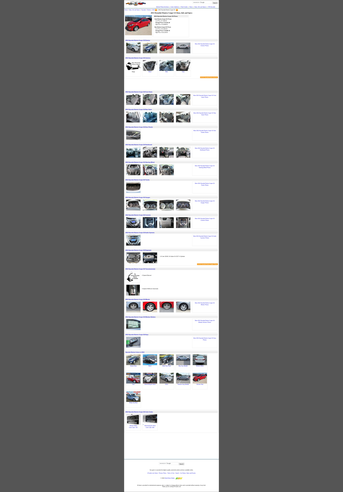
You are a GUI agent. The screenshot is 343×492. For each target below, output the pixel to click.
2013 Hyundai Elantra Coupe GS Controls (138, 215)
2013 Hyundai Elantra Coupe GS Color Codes (139, 412)
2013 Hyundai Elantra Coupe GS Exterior (137, 40)
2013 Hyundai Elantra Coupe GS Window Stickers (140, 317)
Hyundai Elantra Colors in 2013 (134, 352)
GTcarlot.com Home (152, 473)
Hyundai (143, 10)
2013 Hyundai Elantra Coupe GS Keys (136, 334)
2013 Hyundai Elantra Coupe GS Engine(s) (138, 250)
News (191, 7)
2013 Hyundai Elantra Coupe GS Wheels (137, 299)
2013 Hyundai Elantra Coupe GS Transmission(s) (140, 269)
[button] (156, 10)
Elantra (149, 10)
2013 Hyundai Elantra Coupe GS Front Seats (138, 92)
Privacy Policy (162, 473)
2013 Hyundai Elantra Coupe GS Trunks (137, 180)
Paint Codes (184, 7)
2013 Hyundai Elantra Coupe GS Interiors (137, 58)
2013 (153, 10)
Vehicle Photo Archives (162, 7)
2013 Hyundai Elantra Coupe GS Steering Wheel (140, 162)
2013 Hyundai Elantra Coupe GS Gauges (137, 197)
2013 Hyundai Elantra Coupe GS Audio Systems (139, 232)
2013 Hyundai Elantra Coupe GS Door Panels (139, 127)
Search (177, 473)
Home (126, 10)
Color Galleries (175, 7)
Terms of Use (170, 473)
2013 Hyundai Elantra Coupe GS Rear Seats (138, 109)
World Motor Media (169, 478)
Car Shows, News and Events (188, 473)
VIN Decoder (211, 7)
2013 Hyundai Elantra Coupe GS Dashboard (138, 144)
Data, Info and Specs (200, 7)
